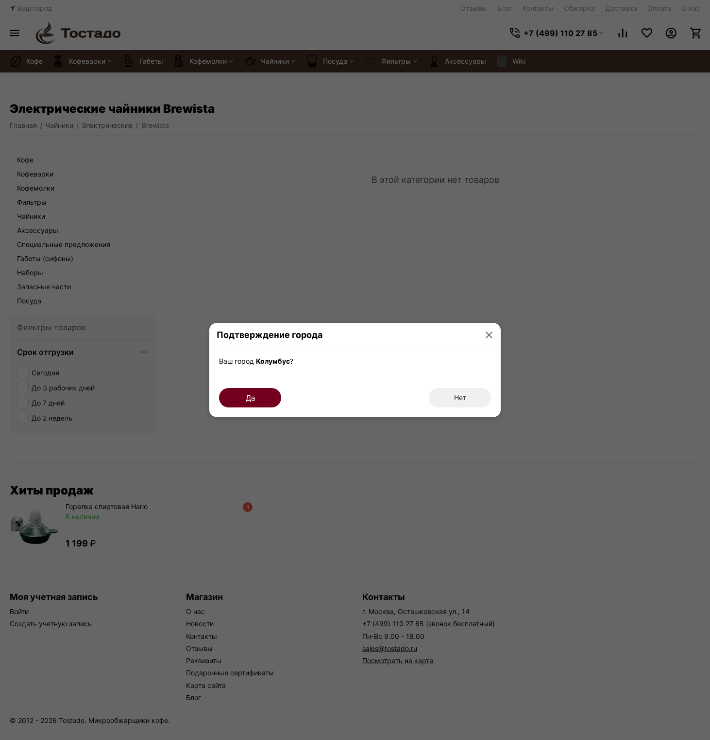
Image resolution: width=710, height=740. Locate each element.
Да (250, 398)
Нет (460, 397)
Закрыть (489, 335)
